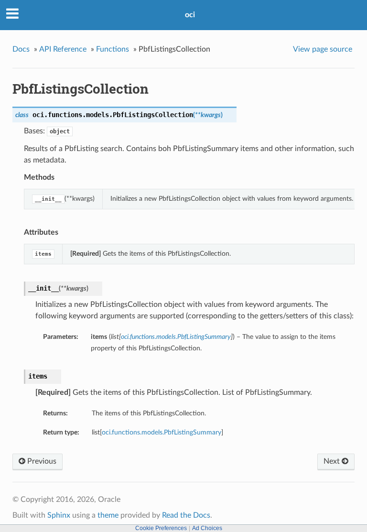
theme (108, 515)
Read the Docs (186, 515)
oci (190, 15)
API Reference (62, 49)
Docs (21, 49)
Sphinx (58, 515)
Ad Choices (207, 528)
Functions (112, 49)
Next (333, 461)
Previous (40, 461)
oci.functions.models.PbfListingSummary (161, 432)
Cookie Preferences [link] (161, 528)
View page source (322, 49)
